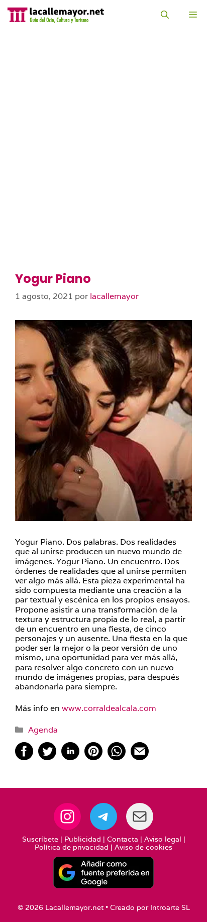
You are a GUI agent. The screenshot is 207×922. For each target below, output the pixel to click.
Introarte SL (170, 907)
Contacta (122, 839)
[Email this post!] (140, 757)
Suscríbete (40, 839)
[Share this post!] (24, 757)
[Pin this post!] (93, 757)
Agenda (43, 730)
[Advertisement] (103, 163)
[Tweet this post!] (47, 757)
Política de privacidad (72, 847)
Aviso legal (162, 839)
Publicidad (82, 839)
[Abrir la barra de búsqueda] (165, 15)
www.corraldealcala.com (109, 708)
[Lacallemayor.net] (56, 15)
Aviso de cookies (143, 847)
